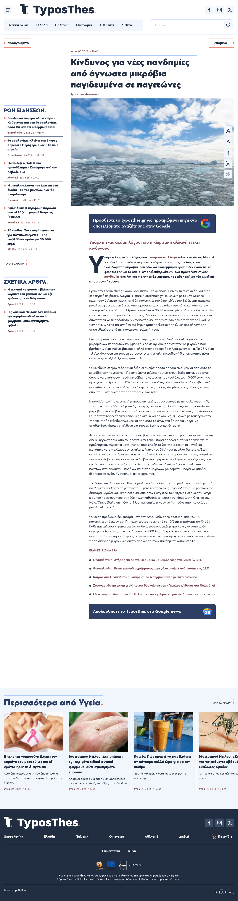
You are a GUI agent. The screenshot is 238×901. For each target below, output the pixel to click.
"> (145, 223)
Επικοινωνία (111, 851)
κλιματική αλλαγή (163, 257)
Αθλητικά (106, 25)
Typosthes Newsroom (85, 94)
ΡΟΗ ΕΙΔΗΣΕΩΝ (24, 110)
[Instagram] (219, 10)
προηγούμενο (18, 43)
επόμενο (220, 43)
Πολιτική (62, 25)
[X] (230, 10)
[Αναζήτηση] (228, 25)
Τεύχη (131, 851)
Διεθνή (126, 25)
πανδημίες (112, 276)
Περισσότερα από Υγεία (52, 702)
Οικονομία (84, 25)
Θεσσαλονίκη (17, 25)
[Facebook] (209, 10)
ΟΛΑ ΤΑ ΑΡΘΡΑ (15, 264)
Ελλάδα (42, 25)
